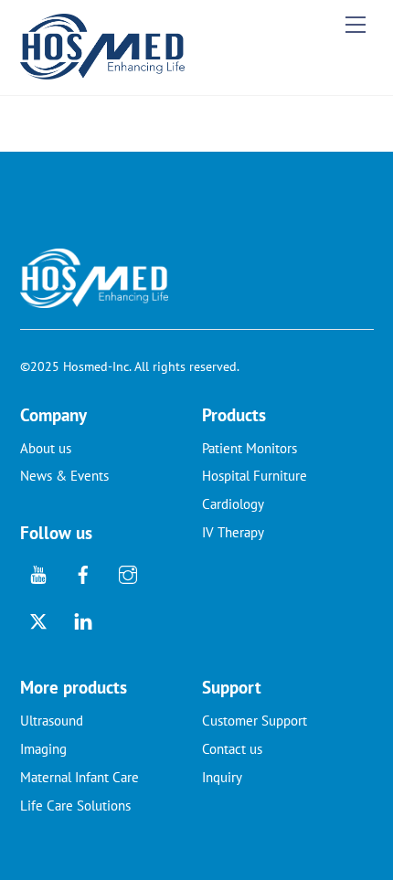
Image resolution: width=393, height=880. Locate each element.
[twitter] (38, 619)
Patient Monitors (249, 448)
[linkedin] (83, 619)
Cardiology (233, 504)
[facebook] (83, 572)
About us (45, 448)
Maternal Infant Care (79, 777)
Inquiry (222, 777)
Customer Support (254, 720)
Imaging (43, 749)
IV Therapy (233, 532)
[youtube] (38, 572)
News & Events (64, 475)
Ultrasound (51, 720)
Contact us (232, 749)
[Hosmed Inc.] (102, 72)
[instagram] (128, 572)
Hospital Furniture (254, 475)
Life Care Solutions (75, 805)
